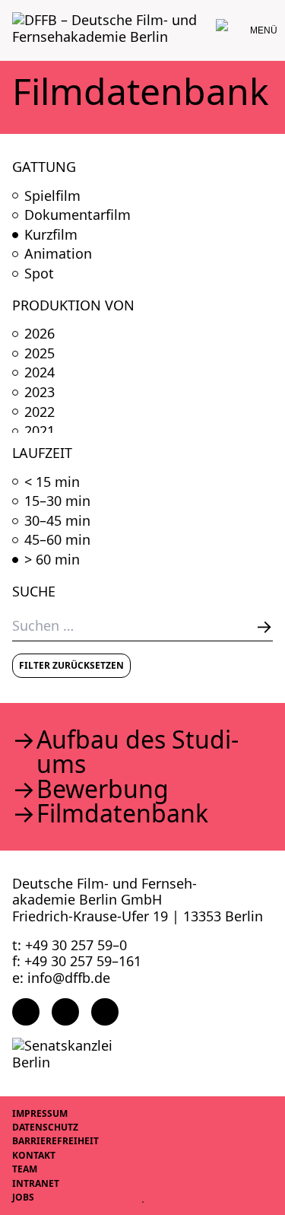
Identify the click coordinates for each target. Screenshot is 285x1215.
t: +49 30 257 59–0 (69, 945)
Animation (58, 254)
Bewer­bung (102, 789)
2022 (39, 412)
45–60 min (57, 540)
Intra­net (35, 1183)
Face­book (26, 1012)
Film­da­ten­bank (122, 813)
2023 (39, 392)
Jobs (23, 1197)
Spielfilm (52, 196)
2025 (39, 353)
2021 (39, 431)
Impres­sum (40, 1113)
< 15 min (52, 482)
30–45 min (57, 521)
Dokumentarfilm (77, 215)
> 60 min (52, 560)
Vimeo (105, 1012)
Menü (263, 30)
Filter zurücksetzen (71, 665)
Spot (39, 274)
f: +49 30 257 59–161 (76, 961)
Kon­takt (33, 1155)
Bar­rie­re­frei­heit (55, 1140)
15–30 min (57, 501)
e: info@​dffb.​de (61, 978)
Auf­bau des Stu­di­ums (137, 751)
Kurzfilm (51, 235)
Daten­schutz (45, 1127)
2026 (39, 334)
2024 (39, 372)
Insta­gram (65, 1012)
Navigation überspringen (11, 11)
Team (24, 1169)
